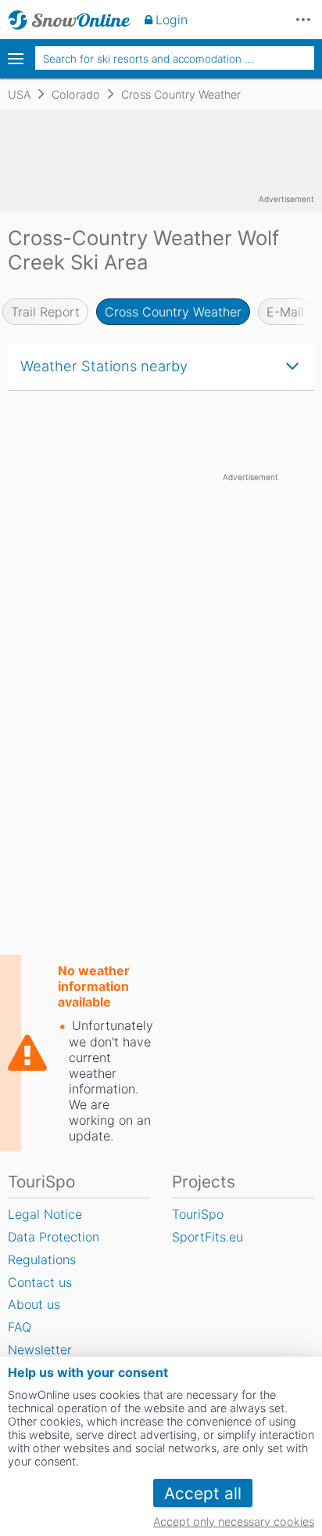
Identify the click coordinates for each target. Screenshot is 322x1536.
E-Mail (285, 312)
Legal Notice (45, 1214)
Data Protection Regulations (53, 1248)
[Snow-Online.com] (69, 19)
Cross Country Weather (173, 312)
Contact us (40, 1282)
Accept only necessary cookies (233, 1521)
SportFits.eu (207, 1237)
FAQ (19, 1327)
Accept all (203, 1493)
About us (34, 1304)
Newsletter (40, 1349)
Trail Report (45, 312)
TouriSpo (198, 1214)
